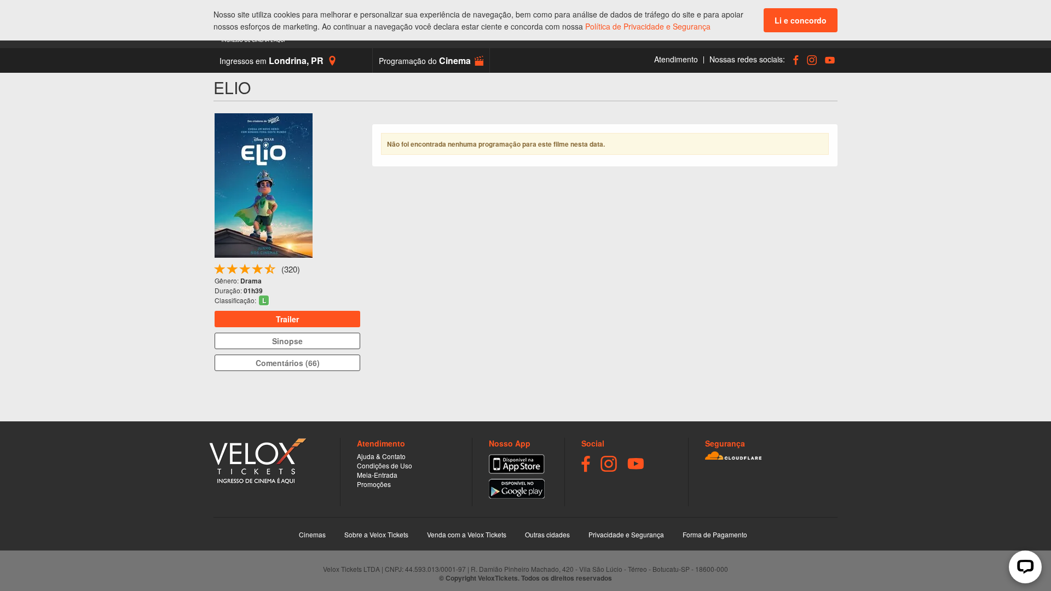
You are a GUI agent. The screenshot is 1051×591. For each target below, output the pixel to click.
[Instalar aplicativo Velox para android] (517, 489)
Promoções (374, 484)
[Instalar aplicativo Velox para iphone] (517, 464)
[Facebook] (794, 59)
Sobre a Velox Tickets (376, 534)
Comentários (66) (288, 362)
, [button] (272, 60)
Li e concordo (801, 20)
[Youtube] (828, 59)
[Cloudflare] (771, 455)
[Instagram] (810, 59)
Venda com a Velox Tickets (466, 534)
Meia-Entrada (377, 474)
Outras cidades (547, 534)
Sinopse (287, 340)
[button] (431, 60)
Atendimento (676, 59)
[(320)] (270, 271)
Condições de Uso (384, 465)
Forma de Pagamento (715, 534)
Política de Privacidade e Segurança (648, 26)
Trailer (287, 319)
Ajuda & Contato (381, 456)
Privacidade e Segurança (626, 534)
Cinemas (312, 534)
